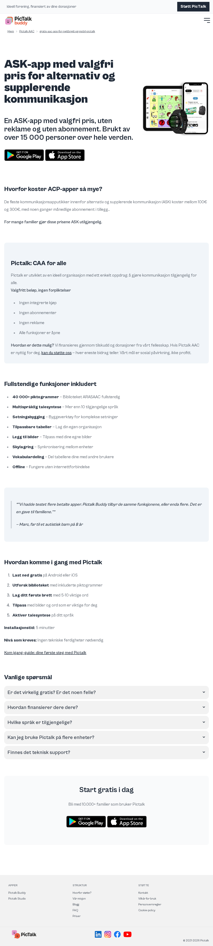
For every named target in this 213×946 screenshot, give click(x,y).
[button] (207, 20)
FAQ (75, 910)
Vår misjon (79, 898)
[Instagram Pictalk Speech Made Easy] (108, 934)
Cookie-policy (146, 910)
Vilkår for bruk (147, 898)
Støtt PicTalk (193, 6)
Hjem (10, 31)
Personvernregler (149, 904)
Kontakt (143, 893)
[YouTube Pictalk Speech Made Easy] (127, 934)
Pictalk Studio (17, 898)
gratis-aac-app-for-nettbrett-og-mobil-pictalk (67, 31)
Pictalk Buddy (17, 893)
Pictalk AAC (26, 31)
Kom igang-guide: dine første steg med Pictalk (45, 652)
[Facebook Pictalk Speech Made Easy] (118, 934)
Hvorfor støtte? (82, 893)
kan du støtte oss (56, 353)
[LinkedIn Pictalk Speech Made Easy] (99, 934)
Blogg (76, 904)
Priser (76, 916)
